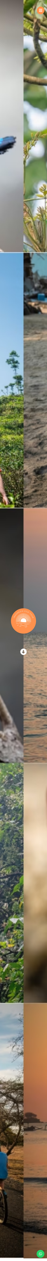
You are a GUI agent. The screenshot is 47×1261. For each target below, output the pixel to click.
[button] (40, 1254)
